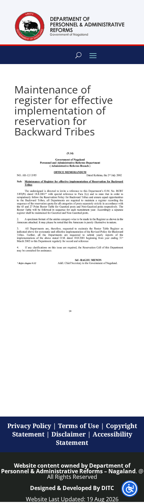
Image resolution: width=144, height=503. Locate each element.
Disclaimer (68, 434)
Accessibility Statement (94, 438)
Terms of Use (78, 425)
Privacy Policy (29, 425)
